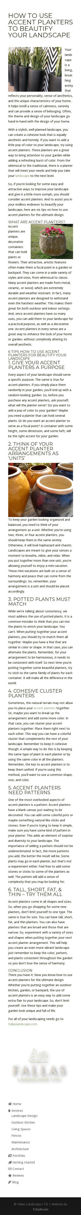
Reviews (18, 1175)
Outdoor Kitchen (23, 1122)
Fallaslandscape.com (22, 1024)
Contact (18, 1169)
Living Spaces (20, 1129)
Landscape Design (24, 1116)
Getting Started (23, 1162)
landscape (22, 176)
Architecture (20, 1149)
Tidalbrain (40, 1209)
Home (16, 1104)
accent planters (45, 708)
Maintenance (20, 1142)
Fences (16, 1135)
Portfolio (18, 1156)
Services (17, 1110)
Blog (15, 1182)
